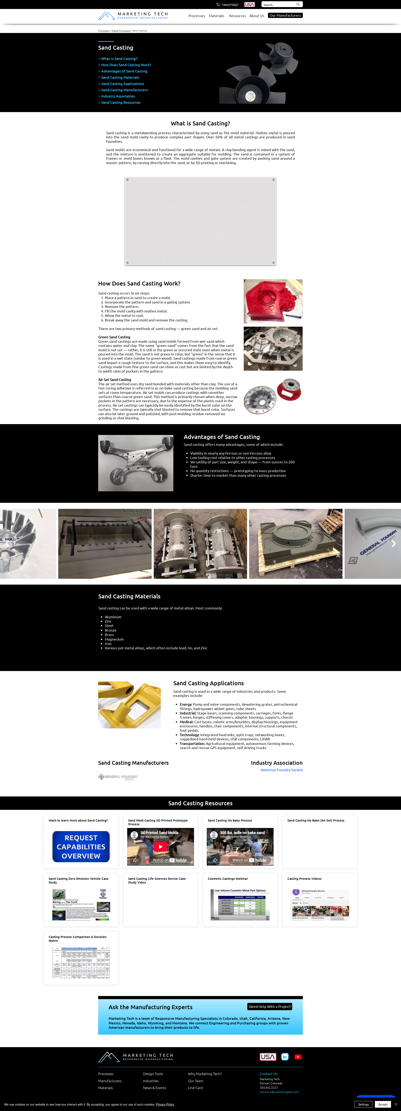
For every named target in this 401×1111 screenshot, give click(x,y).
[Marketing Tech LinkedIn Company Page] (285, 1057)
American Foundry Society (282, 769)
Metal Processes (121, 30)
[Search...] (298, 4)
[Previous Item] (7, 543)
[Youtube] (298, 1057)
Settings (363, 1104)
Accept (382, 1104)
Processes (103, 30)
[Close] (395, 1104)
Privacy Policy (165, 1104)
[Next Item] (393, 543)
